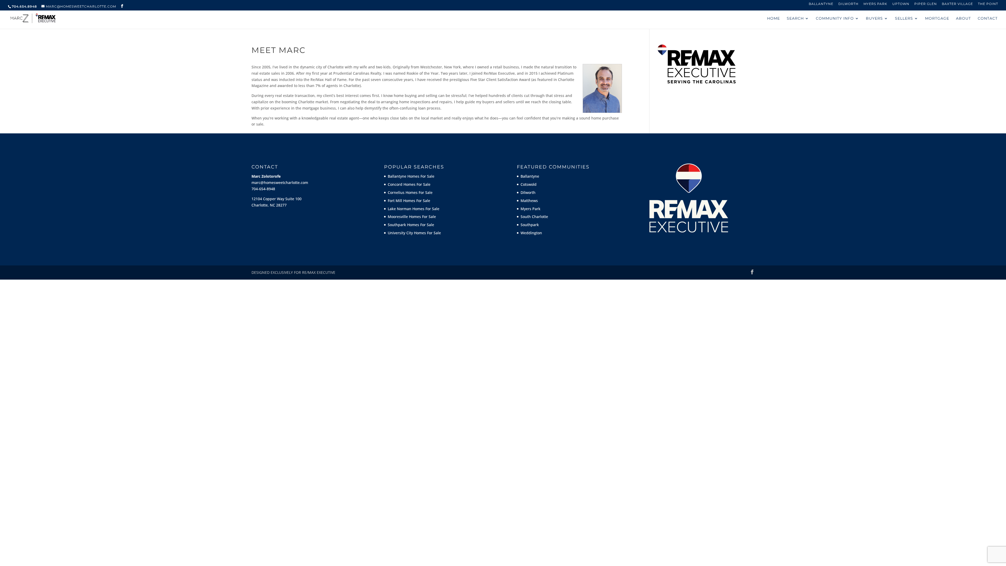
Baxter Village (957, 4)
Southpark (530, 224)
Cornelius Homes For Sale (410, 192)
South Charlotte (534, 216)
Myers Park (875, 4)
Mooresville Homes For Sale (412, 216)
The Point (988, 4)
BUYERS (874, 19)
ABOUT (963, 19)
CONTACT (988, 19)
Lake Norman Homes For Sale (413, 208)
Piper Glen (925, 4)
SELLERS (904, 19)
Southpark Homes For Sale (411, 224)
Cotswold (529, 184)
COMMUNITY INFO (835, 19)
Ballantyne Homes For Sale (411, 176)
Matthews (529, 200)
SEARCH (795, 19)
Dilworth (848, 4)
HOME (773, 19)
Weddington (531, 232)
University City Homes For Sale (414, 232)
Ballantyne (821, 4)
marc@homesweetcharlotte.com (280, 182)
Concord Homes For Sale (409, 184)
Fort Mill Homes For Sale (409, 200)
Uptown (900, 4)
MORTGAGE (937, 19)
